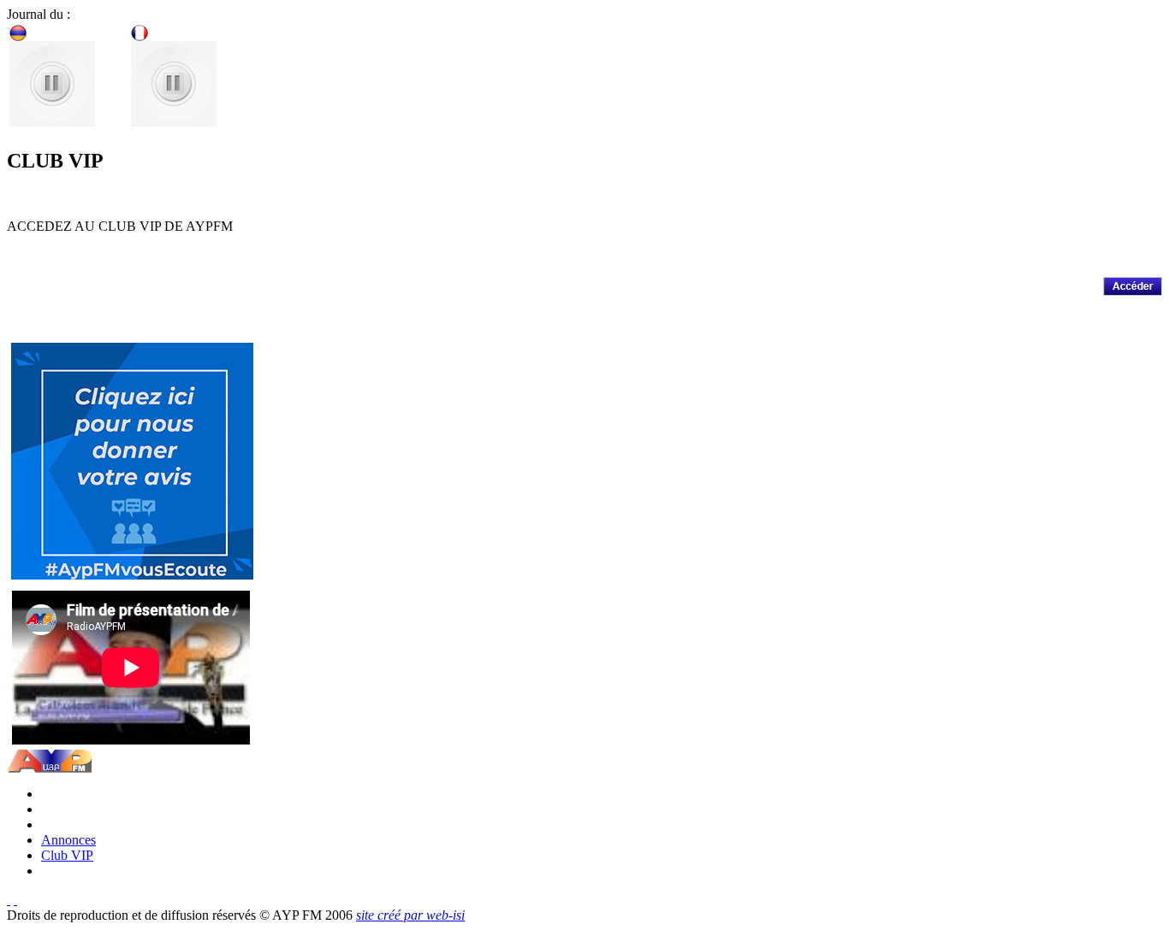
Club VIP (67, 855)
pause (51, 83)
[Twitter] (8, 899)
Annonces (68, 840)
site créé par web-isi (410, 915)
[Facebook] (15, 899)
